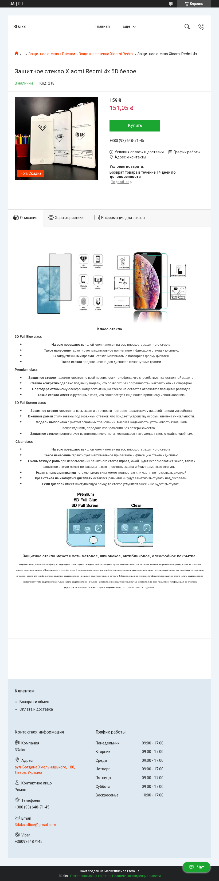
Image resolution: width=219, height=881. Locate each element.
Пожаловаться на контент (90, 876)
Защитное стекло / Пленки (52, 54)
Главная (103, 26)
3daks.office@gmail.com (35, 825)
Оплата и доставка (36, 709)
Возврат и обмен (34, 702)
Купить (135, 125)
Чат (200, 867)
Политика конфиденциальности (136, 876)
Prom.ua (133, 871)
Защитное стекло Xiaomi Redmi (106, 54)
